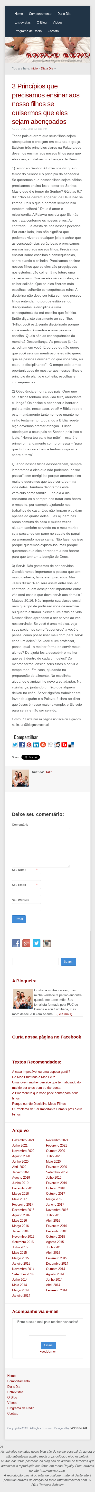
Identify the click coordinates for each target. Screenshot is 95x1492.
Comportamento (40, 14)
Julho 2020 (53, 1156)
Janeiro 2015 (21, 1263)
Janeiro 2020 (21, 1172)
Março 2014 (20, 1290)
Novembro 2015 (23, 1236)
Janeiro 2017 (55, 1204)
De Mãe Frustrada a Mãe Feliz (33, 1077)
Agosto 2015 (55, 1242)
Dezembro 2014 (57, 1263)
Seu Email (19, 885)
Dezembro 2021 (23, 1140)
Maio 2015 (19, 1252)
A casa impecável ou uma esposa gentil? (41, 1071)
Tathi (49, 772)
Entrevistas (23, 22)
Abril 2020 (19, 1167)
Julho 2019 (53, 1177)
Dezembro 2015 (57, 1231)
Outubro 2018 (55, 1188)
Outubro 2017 (55, 1193)
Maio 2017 (19, 1199)
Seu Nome (19, 870)
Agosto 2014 (55, 1274)
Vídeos (58, 22)
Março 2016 (20, 1226)
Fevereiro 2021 (56, 1145)
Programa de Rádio (28, 31)
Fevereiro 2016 (56, 1226)
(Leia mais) (64, 1014)
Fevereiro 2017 (22, 1204)
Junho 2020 (20, 1161)
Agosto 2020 (21, 1156)
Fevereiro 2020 (56, 1167)
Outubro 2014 (55, 1269)
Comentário (20, 824)
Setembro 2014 (23, 1274)
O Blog (42, 22)
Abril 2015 (53, 1252)
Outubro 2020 (55, 1151)
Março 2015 (20, 1258)
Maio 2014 (19, 1285)
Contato (53, 31)
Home (19, 14)
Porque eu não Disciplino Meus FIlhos (39, 1104)
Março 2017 (54, 1199)
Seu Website (20, 900)
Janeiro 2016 (21, 1231)
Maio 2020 (53, 1161)
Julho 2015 (20, 1247)
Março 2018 (20, 1193)
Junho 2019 (20, 1183)
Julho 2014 (20, 1279)
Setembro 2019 (56, 1172)
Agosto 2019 (21, 1177)
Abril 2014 (53, 1285)
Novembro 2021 (57, 1140)
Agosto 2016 (21, 1215)
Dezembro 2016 (23, 1210)
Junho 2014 (54, 1279)
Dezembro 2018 (23, 1188)
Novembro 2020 (23, 1151)
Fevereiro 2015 (56, 1258)
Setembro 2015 (23, 1242)
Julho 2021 (20, 1145)
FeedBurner (47, 1351)
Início (34, 68)
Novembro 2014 (23, 1269)
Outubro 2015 (55, 1236)
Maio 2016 (19, 1220)
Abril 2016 (53, 1220)
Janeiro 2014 (21, 1295)
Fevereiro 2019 (56, 1183)
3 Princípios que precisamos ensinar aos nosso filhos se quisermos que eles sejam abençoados (45, 103)
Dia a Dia (63, 14)
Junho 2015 (54, 1247)
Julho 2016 (53, 1215)
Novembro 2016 (57, 1210)
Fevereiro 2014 (56, 1290)
